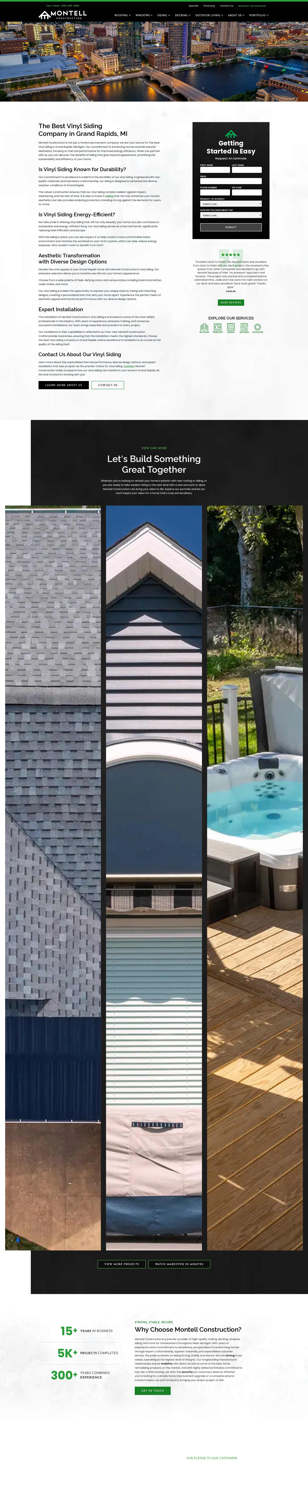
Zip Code (237, 187)
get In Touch (152, 1391)
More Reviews (231, 303)
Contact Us (226, 5)
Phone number (208, 187)
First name (206, 165)
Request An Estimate (252, 6)
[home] (62, 15)
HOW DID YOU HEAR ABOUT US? (216, 210)
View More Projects (121, 1264)
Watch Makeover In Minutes (179, 1264)
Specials (193, 5)
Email (203, 176)
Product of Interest (212, 199)
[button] (121, 15)
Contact (129, 366)
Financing (209, 5)
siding (109, 196)
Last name (238, 165)
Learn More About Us (63, 385)
